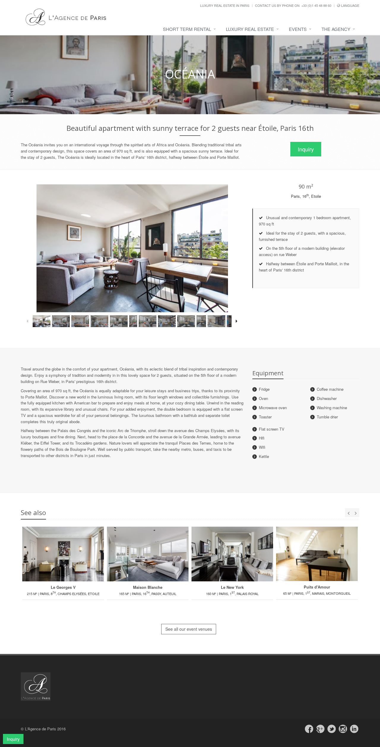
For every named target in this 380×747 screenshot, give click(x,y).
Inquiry (306, 149)
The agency (336, 29)
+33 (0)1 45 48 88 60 (316, 5)
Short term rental (187, 29)
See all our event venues (188, 629)
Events (298, 29)
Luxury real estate (250, 29)
